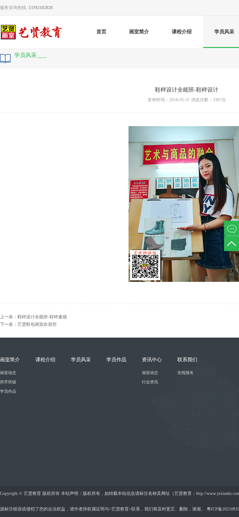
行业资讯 (150, 382)
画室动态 (8, 372)
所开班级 (8, 382)
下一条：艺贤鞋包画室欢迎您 (28, 324)
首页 (101, 31)
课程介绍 (182, 31)
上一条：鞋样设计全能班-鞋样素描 (33, 317)
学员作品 (8, 391)
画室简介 (139, 31)
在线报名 (185, 372)
